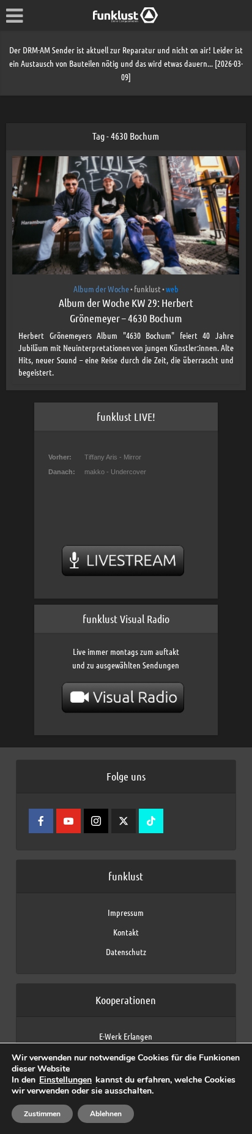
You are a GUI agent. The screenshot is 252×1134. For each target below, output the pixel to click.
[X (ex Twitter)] (123, 821)
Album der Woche (101, 288)
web (172, 288)
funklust (147, 288)
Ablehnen (106, 1114)
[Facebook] (41, 821)
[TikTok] (151, 821)
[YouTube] (68, 821)
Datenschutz (126, 951)
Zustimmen (42, 1114)
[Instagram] (96, 821)
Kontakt (126, 931)
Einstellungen (65, 1080)
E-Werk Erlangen (125, 1035)
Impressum (126, 912)
